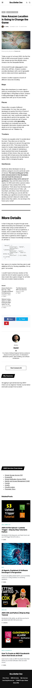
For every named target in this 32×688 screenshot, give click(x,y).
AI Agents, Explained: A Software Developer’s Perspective (15, 571)
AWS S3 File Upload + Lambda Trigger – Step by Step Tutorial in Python (14, 530)
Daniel (16, 348)
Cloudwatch (8, 650)
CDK (5, 609)
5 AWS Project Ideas (22, 680)
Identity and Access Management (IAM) (17, 481)
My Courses (24, 678)
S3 (9, 524)
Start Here (6, 678)
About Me (16, 683)
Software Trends (12, 12)
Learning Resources (8, 680)
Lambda (6, 524)
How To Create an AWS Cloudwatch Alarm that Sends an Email (15, 654)
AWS (3, 12)
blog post (19, 67)
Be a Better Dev (16, 2)
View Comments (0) (16, 368)
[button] (2, 2)
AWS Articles (15, 678)
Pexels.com (17, 51)
